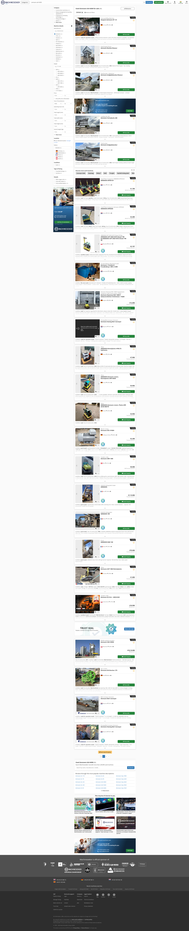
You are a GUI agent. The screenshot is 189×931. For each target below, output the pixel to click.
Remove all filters (90, 12)
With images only (61, 179)
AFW (57, 88)
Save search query (105, 752)
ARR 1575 (61, 81)
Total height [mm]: (58, 123)
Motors (58, 20)
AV (57, 77)
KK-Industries (60, 41)
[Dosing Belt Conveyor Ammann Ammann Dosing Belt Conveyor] (87, 734)
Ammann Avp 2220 (121, 779)
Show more (105, 790)
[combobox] (63, 147)
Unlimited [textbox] (58, 147)
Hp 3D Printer (94, 889)
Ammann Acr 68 (80, 785)
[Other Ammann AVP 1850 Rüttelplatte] (87, 576)
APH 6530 (61, 87)
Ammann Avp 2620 (121, 782)
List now (130, 111)
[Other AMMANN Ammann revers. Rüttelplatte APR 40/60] (87, 384)
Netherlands (62, 153)
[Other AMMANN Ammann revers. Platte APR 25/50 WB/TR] (87, 412)
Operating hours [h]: (59, 106)
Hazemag (91, 173)
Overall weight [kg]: (59, 129)
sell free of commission (63, 222)
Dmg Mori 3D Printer (105, 889)
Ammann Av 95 (100, 779)
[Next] (98, 27)
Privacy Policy (76, 928)
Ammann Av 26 (100, 776)
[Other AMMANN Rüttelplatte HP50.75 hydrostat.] (87, 355)
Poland (60, 156)
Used (58, 165)
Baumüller (59, 45)
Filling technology (61, 19)
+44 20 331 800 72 (61, 880)
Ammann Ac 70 (80, 779)
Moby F (99, 173)
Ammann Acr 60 (80, 782)
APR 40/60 (61, 73)
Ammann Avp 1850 (121, 776)
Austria (60, 158)
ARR (57, 79)
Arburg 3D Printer (84, 889)
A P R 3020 (59, 90)
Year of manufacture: (59, 101)
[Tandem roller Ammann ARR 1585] (87, 465)
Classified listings (61, 171)
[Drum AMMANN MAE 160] (87, 549)
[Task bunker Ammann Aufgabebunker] (87, 152)
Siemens (59, 38)
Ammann (59, 34)
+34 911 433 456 (60, 882)
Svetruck (58, 49)
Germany (61, 151)
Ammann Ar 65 (80, 788)
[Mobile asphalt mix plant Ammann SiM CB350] (87, 649)
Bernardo (59, 53)
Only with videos (60, 181)
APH (57, 85)
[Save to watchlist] (134, 20)
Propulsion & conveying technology (61, 16)
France (60, 155)
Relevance (128, 8)
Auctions (59, 173)
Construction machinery (63, 10)
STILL (58, 36)
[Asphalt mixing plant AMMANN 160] (87, 521)
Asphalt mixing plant (123, 173)
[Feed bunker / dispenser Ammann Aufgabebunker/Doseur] (87, 82)
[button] (186, 2)
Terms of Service (85, 928)
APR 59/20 (61, 75)
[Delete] (144, 2)
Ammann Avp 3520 (121, 788)
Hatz (58, 61)
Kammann (59, 57)
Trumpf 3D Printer (72, 889)
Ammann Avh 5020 (101, 785)
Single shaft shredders (60, 889)
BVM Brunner (60, 51)
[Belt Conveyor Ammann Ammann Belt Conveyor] (87, 705)
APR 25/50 (61, 71)
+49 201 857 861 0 (89, 880)
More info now (129, 629)
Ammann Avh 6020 (101, 788)
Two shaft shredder (117, 889)
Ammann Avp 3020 (121, 785)
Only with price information (62, 98)
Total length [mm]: (58, 112)
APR (57, 69)
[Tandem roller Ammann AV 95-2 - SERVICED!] (87, 604)
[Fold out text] (105, 42)
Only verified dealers (62, 183)
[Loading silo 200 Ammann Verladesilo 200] (87, 125)
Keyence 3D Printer (129, 889)
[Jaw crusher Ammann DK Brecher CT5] (87, 677)
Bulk (105, 173)
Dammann (59, 47)
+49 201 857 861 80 (117, 880)
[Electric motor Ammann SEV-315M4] (87, 437)
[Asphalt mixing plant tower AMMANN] (87, 494)
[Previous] (76, 27)
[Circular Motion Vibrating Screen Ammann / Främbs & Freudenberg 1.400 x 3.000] (87, 272)
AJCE (58, 39)
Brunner (58, 55)
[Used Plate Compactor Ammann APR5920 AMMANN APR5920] (87, 215)
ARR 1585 (61, 83)
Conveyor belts (81, 173)
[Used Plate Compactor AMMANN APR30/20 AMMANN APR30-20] (87, 187)
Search (150, 2)
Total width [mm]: (58, 118)
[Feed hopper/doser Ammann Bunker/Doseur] (87, 55)
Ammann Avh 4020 (101, 782)
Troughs (111, 173)
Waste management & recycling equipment (64, 12)
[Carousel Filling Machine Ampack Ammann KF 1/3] (87, 27)
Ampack (58, 43)
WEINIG (58, 59)
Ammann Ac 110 (80, 776)
